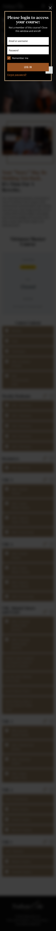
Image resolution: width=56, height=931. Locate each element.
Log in (28, 67)
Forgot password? (16, 74)
